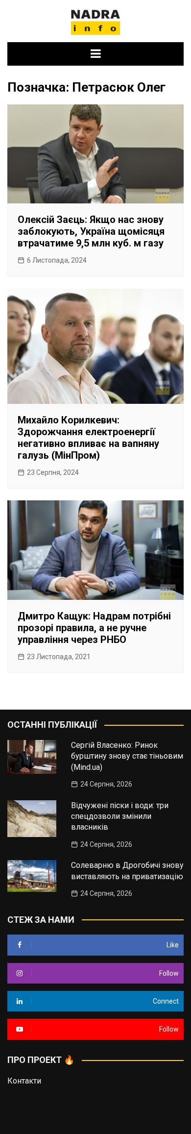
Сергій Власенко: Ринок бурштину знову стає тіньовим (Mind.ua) (127, 756)
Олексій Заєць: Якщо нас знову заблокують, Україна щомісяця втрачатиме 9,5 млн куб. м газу (91, 231)
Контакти (24, 1080)
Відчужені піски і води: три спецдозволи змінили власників (119, 816)
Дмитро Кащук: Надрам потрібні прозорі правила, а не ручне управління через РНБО (94, 627)
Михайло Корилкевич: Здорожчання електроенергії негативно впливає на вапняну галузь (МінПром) (88, 437)
